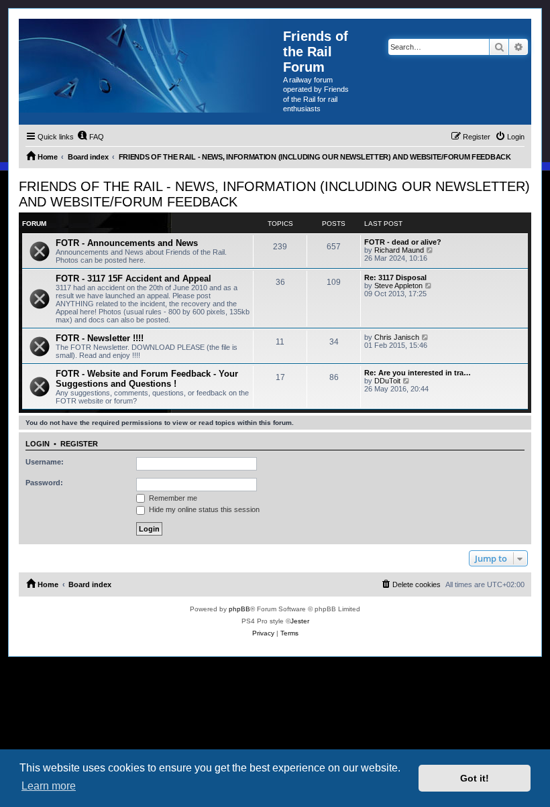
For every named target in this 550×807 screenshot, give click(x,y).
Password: (44, 483)
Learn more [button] (48, 786)
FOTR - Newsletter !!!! (100, 338)
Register (79, 444)
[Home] (151, 66)
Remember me (172, 498)
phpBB (239, 609)
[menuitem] (90, 137)
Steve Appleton (398, 286)
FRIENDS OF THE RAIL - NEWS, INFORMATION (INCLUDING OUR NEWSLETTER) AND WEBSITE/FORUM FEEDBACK (274, 194)
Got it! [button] (474, 778)
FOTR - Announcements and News (127, 243)
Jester (299, 621)
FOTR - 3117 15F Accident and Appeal (133, 278)
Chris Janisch (396, 337)
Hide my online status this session (203, 509)
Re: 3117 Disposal (395, 277)
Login (37, 444)
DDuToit (387, 381)
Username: (44, 462)
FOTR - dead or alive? (402, 242)
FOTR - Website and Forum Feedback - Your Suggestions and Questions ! (147, 379)
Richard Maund (399, 250)
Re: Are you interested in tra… (417, 373)
